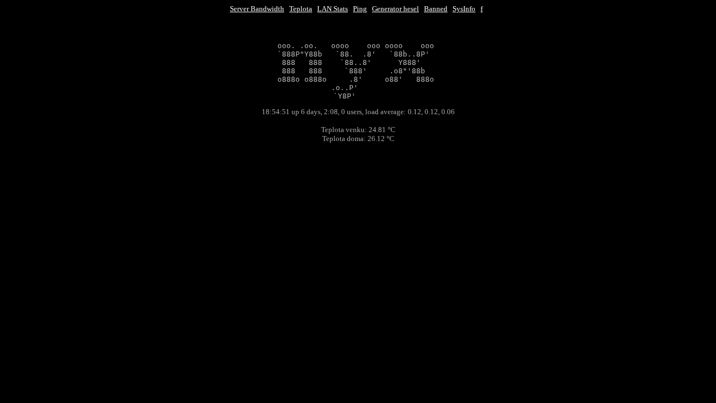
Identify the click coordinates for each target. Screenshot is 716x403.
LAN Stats (332, 8)
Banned (435, 8)
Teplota (300, 8)
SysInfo (464, 8)
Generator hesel (395, 8)
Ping (360, 8)
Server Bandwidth (257, 8)
